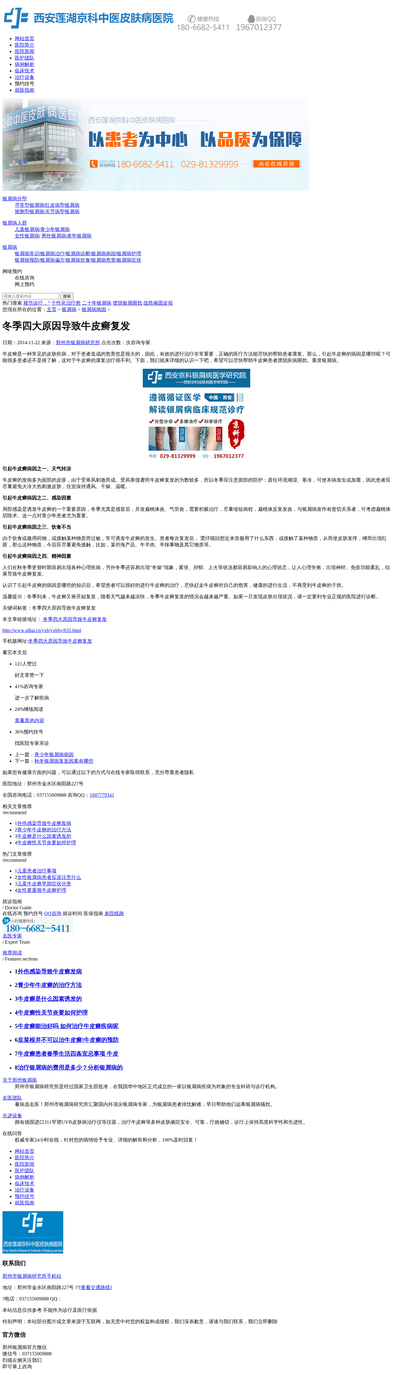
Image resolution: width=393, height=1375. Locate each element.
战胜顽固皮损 (158, 303)
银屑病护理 (129, 253)
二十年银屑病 (96, 303)
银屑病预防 (27, 260)
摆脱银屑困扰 (127, 303)
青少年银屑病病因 (54, 754)
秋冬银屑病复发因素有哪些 (63, 761)
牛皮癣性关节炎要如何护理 (46, 842)
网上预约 (24, 284)
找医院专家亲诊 (32, 743)
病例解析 (24, 64)
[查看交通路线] (95, 1287)
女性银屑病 (27, 235)
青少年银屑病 (55, 229)
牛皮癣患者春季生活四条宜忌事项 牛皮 (68, 1053)
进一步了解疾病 (32, 697)
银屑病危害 (103, 260)
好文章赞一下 (29, 675)
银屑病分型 (14, 198)
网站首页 (24, 38)
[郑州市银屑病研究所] (155, 189)
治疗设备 (24, 77)
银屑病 (9, 247)
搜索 (67, 296)
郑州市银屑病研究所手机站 (31, 1276)
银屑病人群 (14, 222)
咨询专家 (140, 342)
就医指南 (24, 90)
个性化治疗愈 (66, 303)
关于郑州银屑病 (19, 1080)
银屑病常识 (27, 253)
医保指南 (93, 913)
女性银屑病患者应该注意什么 (49, 877)
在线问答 (12, 1133)
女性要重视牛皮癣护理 (41, 890)
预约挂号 (24, 83)
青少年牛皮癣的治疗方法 (44, 829)
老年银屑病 (79, 235)
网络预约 (12, 271)
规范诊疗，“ (36, 303)
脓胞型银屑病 (29, 211)
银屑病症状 (129, 260)
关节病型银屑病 (62, 211)
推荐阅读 (12, 952)
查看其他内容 (29, 720)
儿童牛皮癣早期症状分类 (44, 883)
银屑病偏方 (52, 260)
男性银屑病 (53, 235)
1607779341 (102, 795)
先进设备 (12, 1115)
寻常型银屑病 (29, 205)
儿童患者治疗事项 (36, 870)
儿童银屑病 (27, 229)
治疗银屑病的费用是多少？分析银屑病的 (70, 1067)
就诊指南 (12, 901)
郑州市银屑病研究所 (78, 342)
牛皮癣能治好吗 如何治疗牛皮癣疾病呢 (68, 1026)
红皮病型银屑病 (62, 205)
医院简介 (24, 45)
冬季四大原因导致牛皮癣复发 (74, 619)
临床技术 (24, 70)
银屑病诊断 (78, 253)
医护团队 (24, 57)
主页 (51, 309)
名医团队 (12, 1097)
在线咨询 (24, 277)
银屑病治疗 (52, 253)
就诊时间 (72, 913)
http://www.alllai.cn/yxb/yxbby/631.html (41, 630)
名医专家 (12, 935)
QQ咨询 (52, 913)
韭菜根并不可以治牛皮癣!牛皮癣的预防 (68, 1040)
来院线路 (114, 913)
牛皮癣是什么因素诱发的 (44, 836)
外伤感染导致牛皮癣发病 (44, 823)
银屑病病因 (103, 253)
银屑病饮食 (78, 260)
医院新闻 (24, 51)
